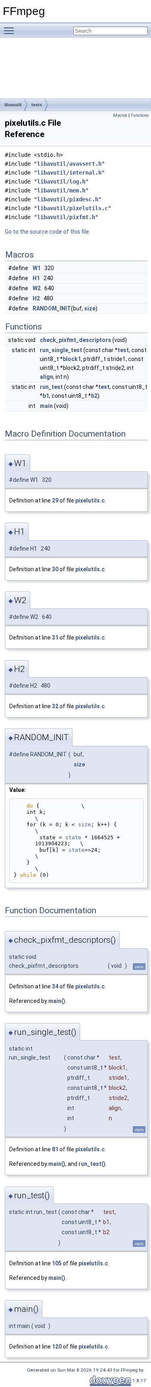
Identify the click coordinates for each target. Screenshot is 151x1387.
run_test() (92, 1164)
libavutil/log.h (61, 181)
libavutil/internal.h (69, 172)
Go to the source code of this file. (47, 231)
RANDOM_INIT (52, 308)
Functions (140, 115)
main (46, 406)
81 (55, 1149)
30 (55, 569)
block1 (72, 359)
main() (56, 1001)
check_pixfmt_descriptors (75, 340)
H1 (36, 278)
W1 (37, 268)
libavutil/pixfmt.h (66, 217)
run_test (51, 387)
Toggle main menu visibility (10, 30)
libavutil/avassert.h (69, 163)
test (123, 350)
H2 (36, 298)
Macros (120, 115)
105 (57, 1263)
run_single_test (61, 350)
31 (55, 637)
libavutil (12, 104)
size (89, 308)
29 (55, 500)
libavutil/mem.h (61, 190)
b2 (94, 396)
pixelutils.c (90, 500)
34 (55, 986)
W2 (37, 288)
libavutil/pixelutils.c (72, 208)
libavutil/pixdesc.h (67, 199)
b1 (46, 396)
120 (57, 1346)
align (46, 377)
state (73, 837)
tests (36, 104)
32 (55, 706)
